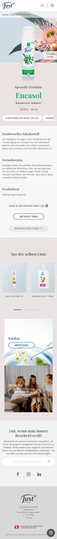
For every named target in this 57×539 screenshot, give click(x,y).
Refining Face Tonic (27, 228)
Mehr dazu (21, 345)
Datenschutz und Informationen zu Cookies (20, 535)
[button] (17, 309)
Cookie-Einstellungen (44, 535)
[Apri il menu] (52, 4)
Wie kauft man (29, 216)
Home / (6, 14)
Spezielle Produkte (21, 14)
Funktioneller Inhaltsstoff (22, 118)
